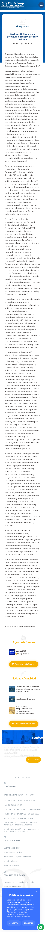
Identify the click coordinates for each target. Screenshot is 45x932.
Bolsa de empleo (11, 866)
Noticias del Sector (12, 861)
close (37, 891)
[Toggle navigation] (41, 5)
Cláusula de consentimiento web (19, 882)
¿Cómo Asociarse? (12, 848)
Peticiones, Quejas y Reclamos (17, 857)
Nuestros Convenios (13, 852)
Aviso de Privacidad (12, 887)
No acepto (28, 923)
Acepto (14, 923)
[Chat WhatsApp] (40, 927)
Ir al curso (33, 759)
